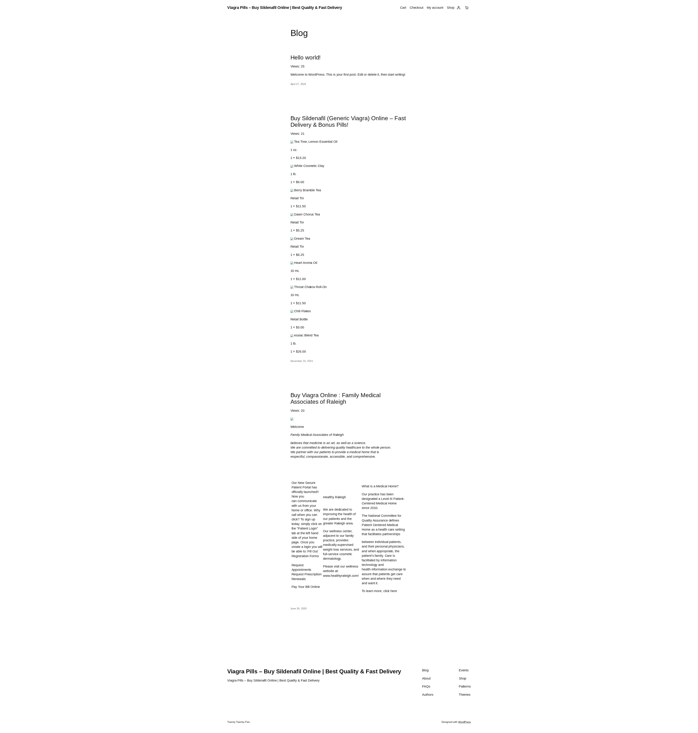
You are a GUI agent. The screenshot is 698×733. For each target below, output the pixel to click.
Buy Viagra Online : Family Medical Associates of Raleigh (335, 398)
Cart (403, 7)
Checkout (416, 7)
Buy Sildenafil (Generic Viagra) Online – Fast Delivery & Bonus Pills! (348, 121)
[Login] (458, 8)
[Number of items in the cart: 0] (467, 8)
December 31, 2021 (301, 360)
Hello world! (305, 57)
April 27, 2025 (298, 84)
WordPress (464, 721)
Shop (450, 7)
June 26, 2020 (298, 608)
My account (435, 7)
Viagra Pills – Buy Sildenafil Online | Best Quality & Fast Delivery (284, 7)
